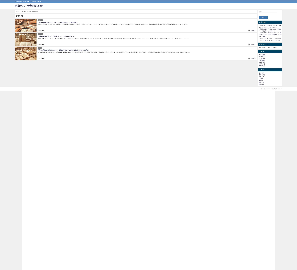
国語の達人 (253, 30)
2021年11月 (262, 66)
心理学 (261, 78)
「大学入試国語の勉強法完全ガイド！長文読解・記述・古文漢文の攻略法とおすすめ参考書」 (64, 50)
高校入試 (261, 82)
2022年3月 (262, 60)
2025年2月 (262, 54)
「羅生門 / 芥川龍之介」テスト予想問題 (270, 38)
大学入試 (261, 76)
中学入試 (261, 73)
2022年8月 (262, 58)
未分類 (261, 80)
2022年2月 (262, 62)
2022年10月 (262, 56)
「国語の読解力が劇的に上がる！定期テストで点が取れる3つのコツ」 (57, 36)
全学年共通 (40, 20)
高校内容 (261, 84)
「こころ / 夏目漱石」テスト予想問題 (269, 40)
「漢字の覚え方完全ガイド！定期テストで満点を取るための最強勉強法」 (58, 22)
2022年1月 (262, 64)
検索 (260, 12)
